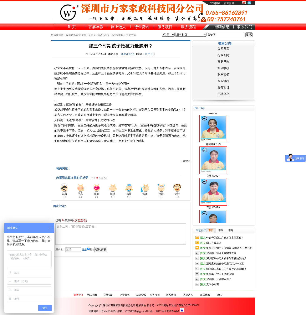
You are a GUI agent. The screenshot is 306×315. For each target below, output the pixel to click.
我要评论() (127, 54)
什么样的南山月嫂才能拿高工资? (221, 237)
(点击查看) (80, 220)
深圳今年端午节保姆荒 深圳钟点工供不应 (226, 248)
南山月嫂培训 (210, 242)
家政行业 (103, 35)
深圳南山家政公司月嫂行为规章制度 (223, 268)
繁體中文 (78, 294)
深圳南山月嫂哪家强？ (215, 279)
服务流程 (223, 81)
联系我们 (223, 74)
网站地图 (92, 294)
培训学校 (223, 68)
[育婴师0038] (213, 219)
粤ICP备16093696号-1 (167, 311)
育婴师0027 (213, 171)
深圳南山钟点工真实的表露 (218, 253)
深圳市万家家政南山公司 (79, 35)
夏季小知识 (209, 284)
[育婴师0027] (213, 155)
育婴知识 (108, 294)
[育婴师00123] (213, 124)
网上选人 (188, 294)
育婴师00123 (213, 140)
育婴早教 (223, 61)
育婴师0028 (213, 203)
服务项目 (223, 87)
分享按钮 (185, 161)
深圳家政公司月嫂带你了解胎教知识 (223, 258)
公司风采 (223, 48)
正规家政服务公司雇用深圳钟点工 (222, 263)
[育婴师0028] (213, 187)
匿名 (92, 249)
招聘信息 (223, 93)
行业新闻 (117, 35)
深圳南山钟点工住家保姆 (217, 274)
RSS (219, 294)
